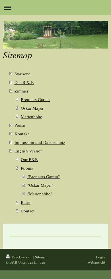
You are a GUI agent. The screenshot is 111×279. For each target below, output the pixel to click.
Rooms (27, 168)
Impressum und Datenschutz (40, 142)
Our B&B (29, 159)
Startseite (22, 74)
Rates (25, 202)
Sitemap (41, 257)
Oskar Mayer (32, 108)
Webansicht (96, 262)
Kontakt (22, 134)
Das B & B (24, 82)
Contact (27, 211)
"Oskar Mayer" (40, 185)
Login (100, 257)
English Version (29, 151)
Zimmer (21, 91)
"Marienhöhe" (39, 193)
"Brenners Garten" (43, 176)
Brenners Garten (35, 99)
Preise (20, 125)
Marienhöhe (31, 116)
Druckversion (22, 257)
